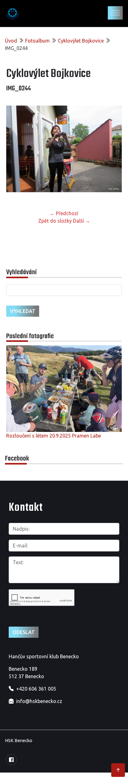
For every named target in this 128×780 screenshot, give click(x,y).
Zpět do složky (55, 221)
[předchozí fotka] (16, 151)
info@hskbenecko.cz (39, 701)
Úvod (11, 40)
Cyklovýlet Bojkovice (81, 40)
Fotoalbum (37, 40)
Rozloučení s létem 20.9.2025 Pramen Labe (53, 435)
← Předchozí (64, 213)
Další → (81, 221)
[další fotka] (112, 151)
